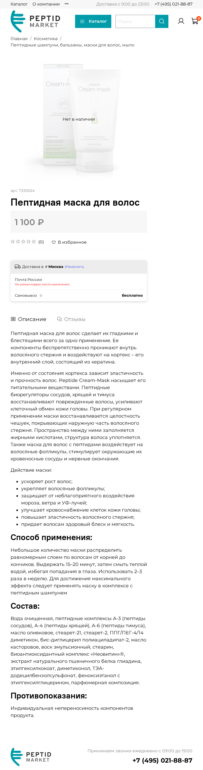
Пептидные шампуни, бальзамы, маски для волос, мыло (72, 45)
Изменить (74, 266)
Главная (19, 38)
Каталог (19, 4)
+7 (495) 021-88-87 (173, 4)
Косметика (46, 38)
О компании (46, 4)
